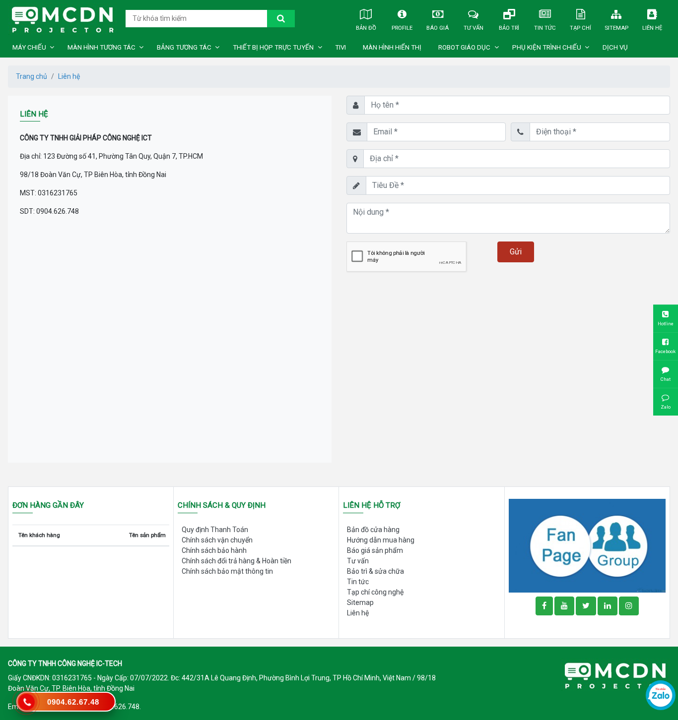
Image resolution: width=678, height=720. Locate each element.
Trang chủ (31, 76)
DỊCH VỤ (615, 47)
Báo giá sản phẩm (375, 550)
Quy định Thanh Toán (215, 530)
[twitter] (586, 606)
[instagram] (629, 606)
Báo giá (437, 27)
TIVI (340, 47)
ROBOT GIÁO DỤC (464, 47)
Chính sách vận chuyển (217, 540)
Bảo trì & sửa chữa (375, 571)
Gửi (516, 251)
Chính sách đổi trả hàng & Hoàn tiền (236, 561)
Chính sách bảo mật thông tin (227, 571)
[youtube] (564, 606)
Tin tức (545, 27)
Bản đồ (366, 27)
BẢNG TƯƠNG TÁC (184, 47)
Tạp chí (580, 27)
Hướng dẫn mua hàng (380, 540)
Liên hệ (652, 27)
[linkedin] (607, 606)
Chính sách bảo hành (214, 550)
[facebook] (587, 545)
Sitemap (616, 27)
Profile (402, 27)
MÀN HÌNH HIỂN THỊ (392, 47)
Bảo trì (509, 27)
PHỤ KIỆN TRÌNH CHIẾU (546, 47)
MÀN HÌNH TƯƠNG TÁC (102, 47)
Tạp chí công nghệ (375, 592)
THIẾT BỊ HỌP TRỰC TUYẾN (273, 47)
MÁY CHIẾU (29, 47)
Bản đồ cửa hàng (373, 530)
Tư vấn (473, 27)
